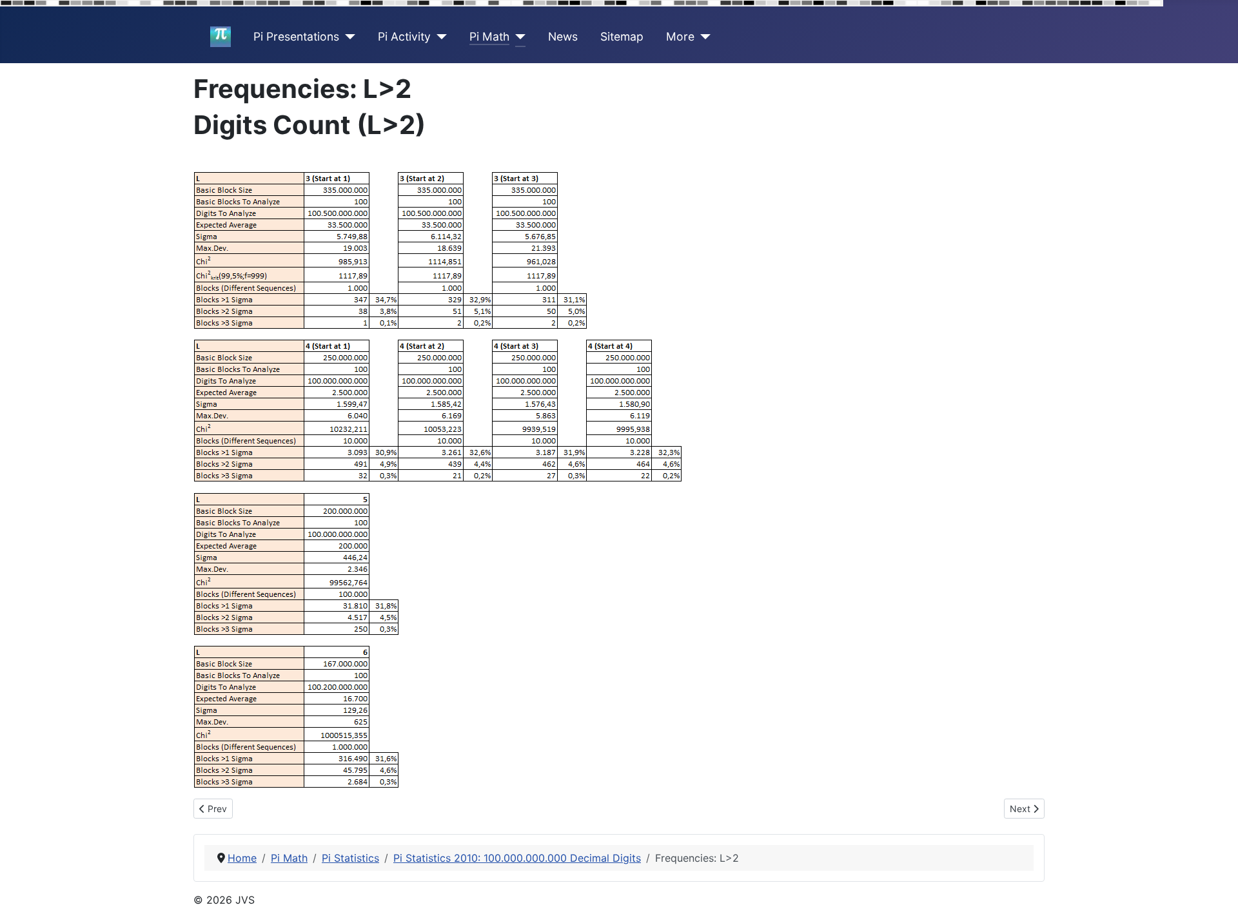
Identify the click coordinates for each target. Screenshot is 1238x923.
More (680, 36)
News (563, 36)
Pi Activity (404, 36)
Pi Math (489, 36)
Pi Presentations (296, 36)
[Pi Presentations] (347, 36)
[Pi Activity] (439, 36)
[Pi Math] (517, 36)
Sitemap (622, 36)
